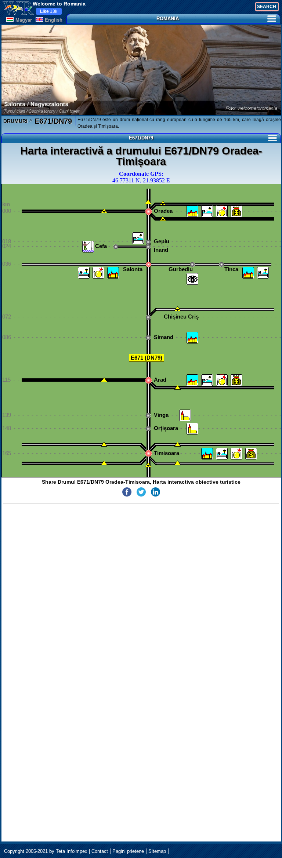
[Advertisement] (140, 622)
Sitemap (157, 851)
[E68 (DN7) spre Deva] (178, 388)
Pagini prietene (128, 851)
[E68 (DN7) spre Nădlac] (104, 380)
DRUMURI (15, 121)
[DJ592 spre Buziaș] (178, 464)
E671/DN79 (52, 121)
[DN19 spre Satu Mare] (148, 202)
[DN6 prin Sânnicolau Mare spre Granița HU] (104, 445)
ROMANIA (167, 18)
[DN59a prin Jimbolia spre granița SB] (104, 464)
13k (48, 11)
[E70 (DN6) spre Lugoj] (178, 445)
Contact (99, 851)
